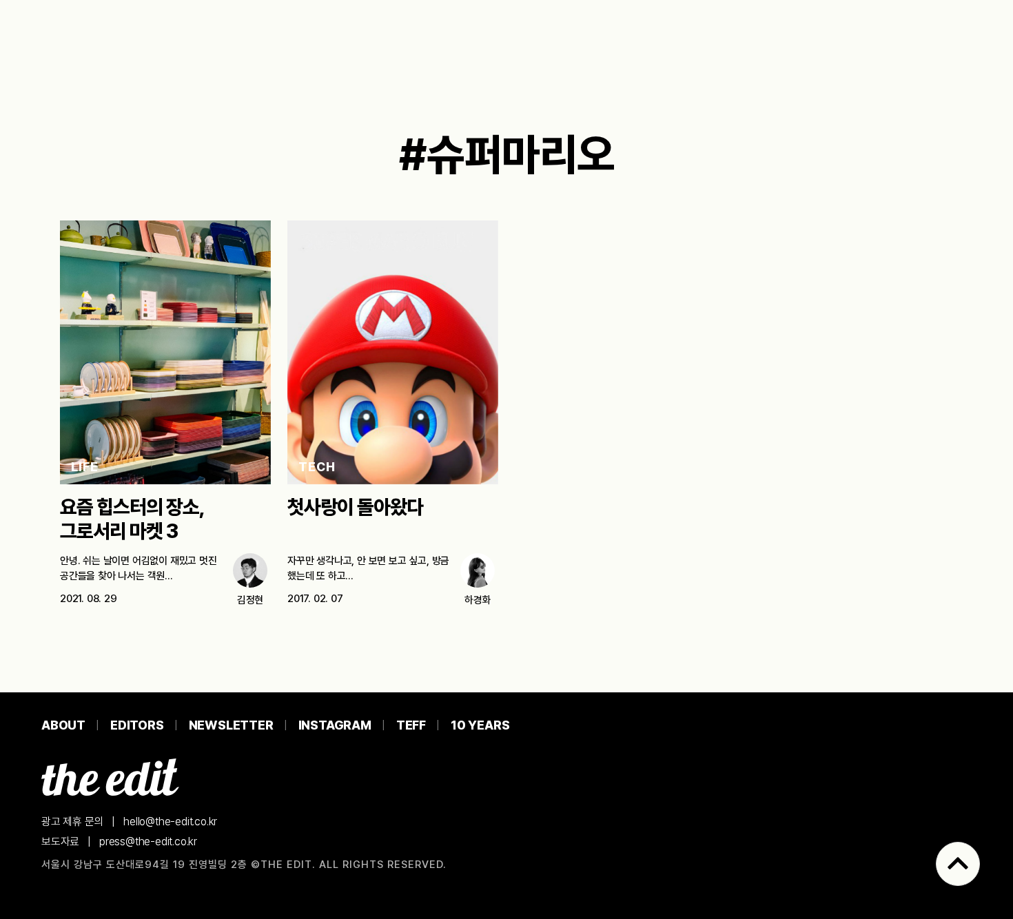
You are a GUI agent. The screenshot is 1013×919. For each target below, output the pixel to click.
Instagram (334, 725)
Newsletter (231, 725)
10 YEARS (480, 725)
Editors (137, 725)
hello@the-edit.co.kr (170, 821)
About (63, 725)
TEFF (411, 725)
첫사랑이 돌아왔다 (355, 507)
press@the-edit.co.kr (148, 841)
